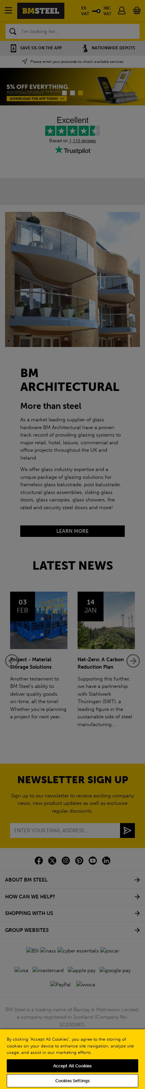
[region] (72, 1059)
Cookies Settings (72, 1080)
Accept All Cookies (72, 1065)
